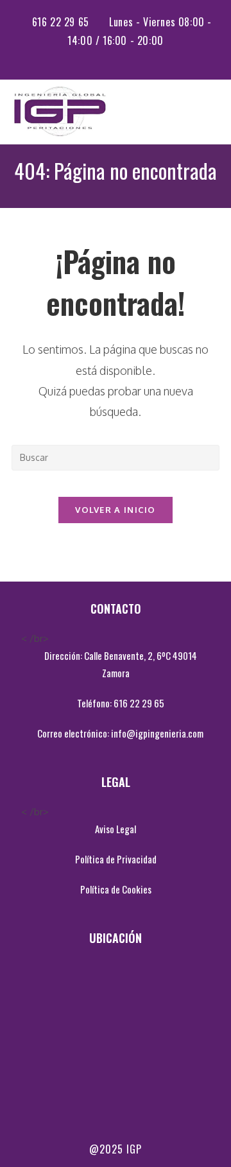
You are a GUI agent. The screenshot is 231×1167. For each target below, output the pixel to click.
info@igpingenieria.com (157, 733)
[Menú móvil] (215, 112)
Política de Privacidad (116, 859)
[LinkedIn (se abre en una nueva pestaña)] (124, 56)
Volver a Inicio (115, 510)
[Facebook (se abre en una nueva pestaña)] (108, 56)
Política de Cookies (115, 889)
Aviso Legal (115, 829)
